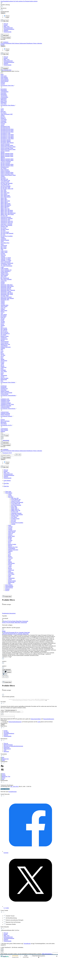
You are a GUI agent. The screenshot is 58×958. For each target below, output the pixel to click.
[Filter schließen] (2, 603)
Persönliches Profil (10, 43)
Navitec (10, 579)
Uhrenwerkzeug (9, 587)
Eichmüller (10, 572)
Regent (10, 556)
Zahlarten (6, 30)
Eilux (9, 560)
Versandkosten (27, 943)
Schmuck (7, 589)
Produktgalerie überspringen (9, 613)
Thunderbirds (11, 578)
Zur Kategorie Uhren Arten (7, 85)
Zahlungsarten (23, 43)
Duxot (9, 559)
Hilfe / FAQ (6, 26)
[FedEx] (3, 760)
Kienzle (10, 564)
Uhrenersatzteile (7, 31)
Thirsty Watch (11, 532)
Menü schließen (6, 37)
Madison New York (13, 547)
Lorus (9, 553)
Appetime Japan (12, 530)
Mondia (10, 568)
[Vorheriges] (3, 676)
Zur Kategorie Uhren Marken (8, 105)
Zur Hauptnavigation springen (30, 1)
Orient (9, 525)
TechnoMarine (11, 548)
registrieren (5, 42)
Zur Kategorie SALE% (6, 425)
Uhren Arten (8, 491)
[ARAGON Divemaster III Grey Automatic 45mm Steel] (16, 632)
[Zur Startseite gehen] (6, 70)
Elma (9, 583)
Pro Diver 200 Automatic (17, 502)
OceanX (10, 528)
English (7, 17)
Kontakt (5, 25)
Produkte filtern (8, 596)
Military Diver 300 (15, 510)
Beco (9, 555)
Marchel (10, 545)
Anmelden (3, 40)
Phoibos (10, 537)
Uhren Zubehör (9, 585)
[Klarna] (3, 773)
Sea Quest (13, 520)
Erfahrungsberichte (8, 27)
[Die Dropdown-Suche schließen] (19, 455)
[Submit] (2, 714)
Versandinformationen (9, 29)
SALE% (7, 590)
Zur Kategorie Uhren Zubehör (8, 382)
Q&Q (9, 576)
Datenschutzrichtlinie (36, 719)
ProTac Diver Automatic (17, 514)
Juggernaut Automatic (16, 513)
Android (10, 529)
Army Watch (11, 574)
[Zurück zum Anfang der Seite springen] (2, 952)
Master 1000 (14, 507)
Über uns (6, 23)
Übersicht (3, 43)
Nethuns (10, 534)
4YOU (9, 567)
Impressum (6, 751)
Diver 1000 (14, 506)
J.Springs (10, 526)
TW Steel (10, 557)
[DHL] (2, 757)
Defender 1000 (14, 515)
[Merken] (4, 674)
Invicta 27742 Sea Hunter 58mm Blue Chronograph (14, 622)
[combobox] (8, 455)
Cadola (10, 566)
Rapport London (12, 544)
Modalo (10, 562)
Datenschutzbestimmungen (15, 721)
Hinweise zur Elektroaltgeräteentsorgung (13, 746)
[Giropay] (3, 775)
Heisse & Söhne (12, 580)
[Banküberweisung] (2, 767)
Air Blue (10, 540)
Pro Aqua (13, 521)
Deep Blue (10, 497)
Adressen (17, 43)
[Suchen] (16, 455)
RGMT (10, 539)
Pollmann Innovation (13, 549)
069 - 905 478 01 (14, 786)
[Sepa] (2, 779)
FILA (9, 543)
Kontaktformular (12, 791)
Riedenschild (11, 582)
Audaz (9, 494)
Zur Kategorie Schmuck (6, 416)
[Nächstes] (6, 676)
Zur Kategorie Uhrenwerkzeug (8, 408)
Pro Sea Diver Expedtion (17, 522)
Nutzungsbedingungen (48, 719)
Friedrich (10, 551)
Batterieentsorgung (8, 744)
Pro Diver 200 (14, 511)
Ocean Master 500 (15, 503)
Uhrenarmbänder (9, 586)
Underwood (11, 570)
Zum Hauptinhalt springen (7, 1)
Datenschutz (7, 747)
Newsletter (6, 732)
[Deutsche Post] (5, 758)
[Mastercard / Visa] (5, 776)
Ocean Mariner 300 (15, 499)
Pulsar (9, 571)
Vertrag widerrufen (37, 43)
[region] (29, 645)
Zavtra (9, 575)
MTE (9, 552)
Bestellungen (30, 43)
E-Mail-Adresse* (5, 711)
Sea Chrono (14, 517)
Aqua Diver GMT (15, 501)
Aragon (10, 495)
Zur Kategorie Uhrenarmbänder (8, 395)
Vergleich (9, 672)
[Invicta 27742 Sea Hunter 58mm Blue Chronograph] (15, 621)
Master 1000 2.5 (15, 509)
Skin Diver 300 (15, 498)
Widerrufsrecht (7, 748)
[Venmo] (3, 777)
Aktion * (3, 710)
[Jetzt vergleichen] (2, 437)
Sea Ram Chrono (15, 518)
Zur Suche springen (18, 1)
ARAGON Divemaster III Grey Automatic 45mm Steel (15, 633)
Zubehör (13, 524)
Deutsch (7, 16)
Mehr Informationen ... (47, 953)
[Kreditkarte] (2, 771)
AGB (38, 721)
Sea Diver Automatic (16, 505)
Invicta (9, 541)
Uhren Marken (8, 492)
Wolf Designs (11, 563)
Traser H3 (10, 533)
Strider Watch (11, 536)
